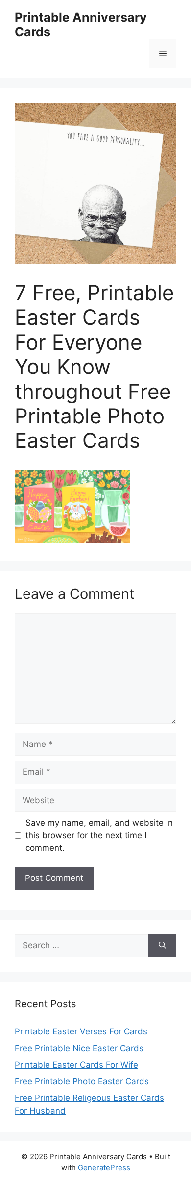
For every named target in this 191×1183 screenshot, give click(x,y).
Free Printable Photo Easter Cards (82, 1081)
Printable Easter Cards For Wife (76, 1065)
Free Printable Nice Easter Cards (79, 1048)
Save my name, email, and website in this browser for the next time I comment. (99, 835)
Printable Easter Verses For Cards (81, 1031)
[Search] (162, 946)
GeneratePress (104, 1167)
